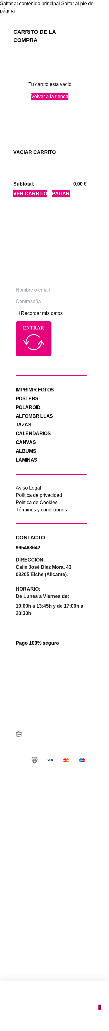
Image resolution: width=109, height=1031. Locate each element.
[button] (34, 152)
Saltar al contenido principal (30, 3)
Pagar (61, 193)
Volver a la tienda (49, 96)
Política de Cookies (37, 502)
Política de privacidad (39, 495)
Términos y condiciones (41, 509)
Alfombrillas (34, 416)
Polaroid (28, 407)
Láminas (26, 460)
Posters (27, 398)
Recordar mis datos (42, 313)
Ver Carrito (30, 193)
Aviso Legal (28, 487)
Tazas (23, 424)
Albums (26, 451)
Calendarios (33, 433)
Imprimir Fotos (35, 389)
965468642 (28, 547)
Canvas (26, 442)
